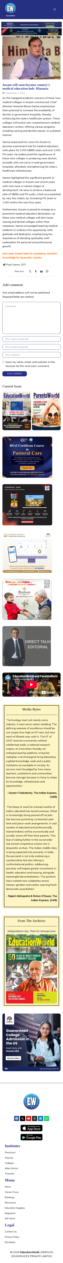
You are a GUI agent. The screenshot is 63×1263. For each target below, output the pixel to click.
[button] (55, 9)
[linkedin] (41, 271)
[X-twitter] (22, 1118)
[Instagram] (34, 1118)
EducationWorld (29, 1252)
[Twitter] (31, 271)
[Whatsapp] (46, 1118)
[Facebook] (36, 271)
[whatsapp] (46, 271)
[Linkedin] (40, 1118)
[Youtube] (28, 1118)
